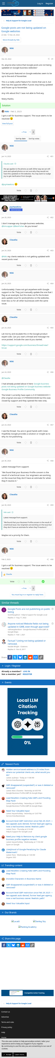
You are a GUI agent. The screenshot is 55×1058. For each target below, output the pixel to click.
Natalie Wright (13, 646)
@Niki (4, 256)
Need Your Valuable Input (18, 810)
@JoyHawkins (8, 184)
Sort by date (20, 138)
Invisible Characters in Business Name (23, 878)
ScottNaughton (14, 615)
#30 (51, 559)
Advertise (5, 1017)
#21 (51, 156)
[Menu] (3, 3)
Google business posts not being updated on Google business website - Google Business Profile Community (27, 386)
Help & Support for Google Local (34, 615)
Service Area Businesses (15, 780)
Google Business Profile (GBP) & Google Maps (24, 793)
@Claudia (6, 378)
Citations (24, 646)
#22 (51, 217)
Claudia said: (8, 164)
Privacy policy (6, 1027)
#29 (51, 505)
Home (3, 1037)
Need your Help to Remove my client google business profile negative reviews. (26, 838)
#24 (51, 283)
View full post (7, 123)
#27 (51, 425)
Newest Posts (12, 764)
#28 (51, 461)
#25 (51, 327)
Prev (25, 132)
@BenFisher (18, 226)
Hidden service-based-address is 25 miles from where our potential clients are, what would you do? (28, 772)
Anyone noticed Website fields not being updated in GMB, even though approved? (28, 625)
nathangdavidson (15, 629)
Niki (5, 35)
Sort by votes (34, 138)
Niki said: (7, 512)
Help (3, 1032)
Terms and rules (7, 1022)
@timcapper (7, 226)
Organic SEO (11, 857)
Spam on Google (12, 844)
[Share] (48, 59)
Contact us (5, 1012)
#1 (52, 59)
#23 (51, 250)
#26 (51, 372)
